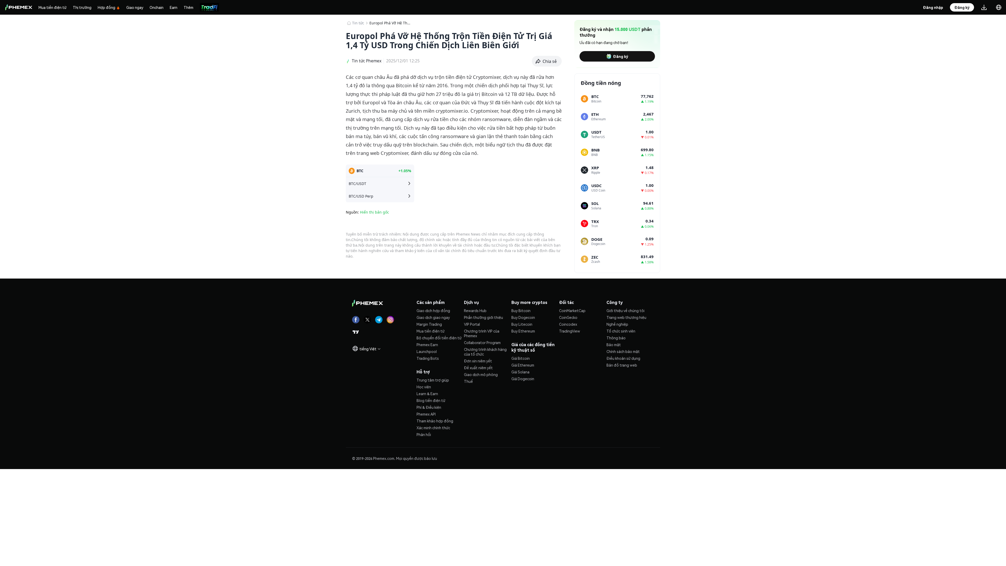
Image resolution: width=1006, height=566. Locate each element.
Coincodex (568, 324)
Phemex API (426, 414)
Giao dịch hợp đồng (433, 310)
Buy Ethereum (523, 331)
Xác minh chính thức (433, 427)
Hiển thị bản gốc (374, 212)
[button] (547, 61)
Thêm (188, 7)
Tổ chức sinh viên (620, 331)
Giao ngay (134, 7)
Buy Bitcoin (521, 310)
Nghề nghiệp (617, 324)
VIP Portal (472, 324)
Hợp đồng (106, 7)
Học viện (424, 386)
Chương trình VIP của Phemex (481, 333)
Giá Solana (520, 371)
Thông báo (616, 337)
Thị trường (82, 7)
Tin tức (358, 22)
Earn (173, 7)
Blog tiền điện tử (431, 400)
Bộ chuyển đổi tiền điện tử (439, 337)
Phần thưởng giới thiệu (483, 317)
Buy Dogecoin (523, 317)
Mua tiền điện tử (53, 7)
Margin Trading (429, 324)
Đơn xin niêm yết (478, 360)
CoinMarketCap (572, 310)
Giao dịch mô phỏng (481, 374)
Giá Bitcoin (520, 358)
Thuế (468, 381)
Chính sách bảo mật (623, 351)
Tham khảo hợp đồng (435, 420)
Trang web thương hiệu (626, 317)
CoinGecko (568, 317)
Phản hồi (424, 434)
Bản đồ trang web (621, 365)
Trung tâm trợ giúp (433, 380)
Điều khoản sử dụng (623, 358)
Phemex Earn (427, 344)
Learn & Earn (427, 393)
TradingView (569, 331)
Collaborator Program (482, 342)
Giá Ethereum (522, 365)
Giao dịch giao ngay (433, 317)
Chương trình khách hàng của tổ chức (485, 351)
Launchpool (427, 351)
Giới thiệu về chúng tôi (625, 310)
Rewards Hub (475, 310)
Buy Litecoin (521, 324)
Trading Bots (428, 358)
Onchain (156, 7)
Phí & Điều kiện (429, 407)
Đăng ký (620, 56)
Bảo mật (613, 344)
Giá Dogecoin (522, 378)
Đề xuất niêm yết (478, 367)
